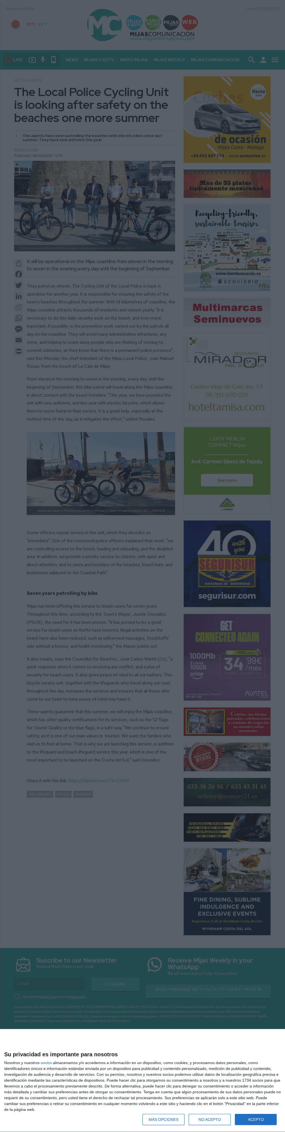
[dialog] (142, 1080)
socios (46, 1063)
